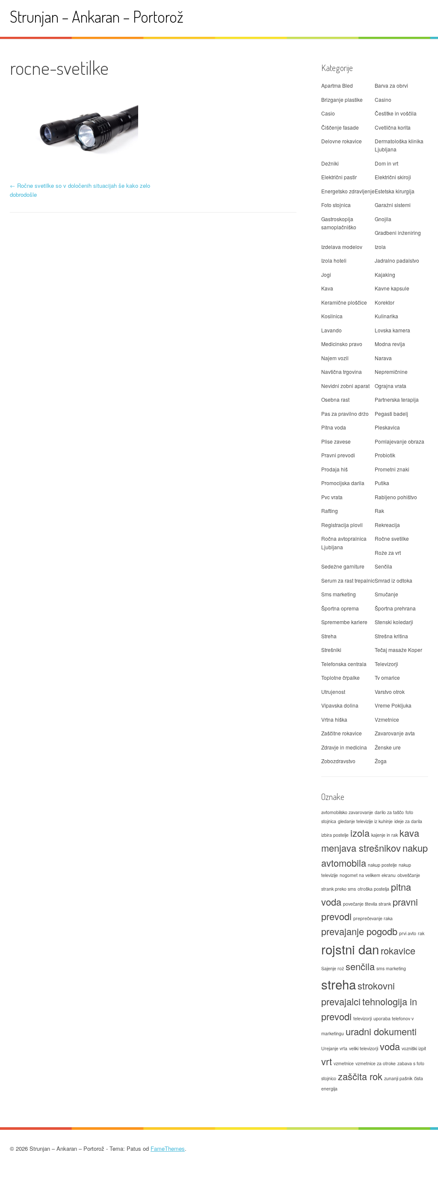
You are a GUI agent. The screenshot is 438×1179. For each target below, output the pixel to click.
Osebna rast (335, 399)
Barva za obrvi (391, 85)
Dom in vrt (386, 163)
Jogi (326, 274)
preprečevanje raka (373, 918)
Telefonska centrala (344, 663)
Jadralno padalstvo (397, 260)
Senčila (383, 566)
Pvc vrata (332, 497)
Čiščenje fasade (340, 127)
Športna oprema (340, 608)
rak (421, 933)
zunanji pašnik (398, 1078)
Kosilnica (332, 316)
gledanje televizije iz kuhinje (365, 821)
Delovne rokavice (341, 141)
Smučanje (386, 594)
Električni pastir (339, 177)
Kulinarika (386, 316)
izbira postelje (335, 835)
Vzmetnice (387, 719)
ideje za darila (408, 821)
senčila (360, 966)
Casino (383, 99)
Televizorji (386, 663)
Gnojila (383, 218)
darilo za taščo (389, 812)
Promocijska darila (342, 482)
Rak (379, 510)
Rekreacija (387, 524)
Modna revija (390, 343)
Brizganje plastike (342, 99)
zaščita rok (360, 1076)
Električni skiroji (393, 177)
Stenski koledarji (394, 621)
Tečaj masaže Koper (398, 649)
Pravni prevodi (338, 455)
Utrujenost (333, 691)
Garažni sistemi (393, 204)
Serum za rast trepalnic (348, 580)
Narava (383, 357)
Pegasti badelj (391, 413)
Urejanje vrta (334, 1048)
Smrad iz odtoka (393, 580)
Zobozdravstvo (338, 760)
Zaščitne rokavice (341, 733)
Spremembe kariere (344, 621)
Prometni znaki (392, 469)
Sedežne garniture (342, 566)
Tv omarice (387, 677)
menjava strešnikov (361, 847)
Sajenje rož (332, 968)
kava (409, 832)
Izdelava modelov (341, 246)
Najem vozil (335, 357)
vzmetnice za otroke (375, 1063)
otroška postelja (373, 889)
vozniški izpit (414, 1048)
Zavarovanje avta (395, 733)
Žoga (381, 760)
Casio (328, 113)
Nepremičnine (391, 371)
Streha (329, 636)
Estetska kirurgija (394, 191)
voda (390, 1046)
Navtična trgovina (341, 371)
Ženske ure (388, 747)
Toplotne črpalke (340, 677)
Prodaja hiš (334, 469)
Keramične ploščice (344, 302)
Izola (380, 246)
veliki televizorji (363, 1048)
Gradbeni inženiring (398, 232)
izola (360, 832)
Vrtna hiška (334, 719)
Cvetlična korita (393, 127)
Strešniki (331, 649)
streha (338, 984)
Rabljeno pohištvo (396, 497)
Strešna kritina (391, 636)
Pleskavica (387, 427)
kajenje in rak (384, 835)
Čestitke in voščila (396, 113)
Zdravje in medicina (344, 747)
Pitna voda (333, 427)
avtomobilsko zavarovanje (347, 812)
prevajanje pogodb (359, 931)
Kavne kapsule (392, 288)
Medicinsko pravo (341, 343)
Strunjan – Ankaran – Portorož (96, 16)
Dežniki (330, 163)
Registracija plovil (342, 524)
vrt (326, 1061)
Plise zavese (336, 441)
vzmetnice (344, 1063)
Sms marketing (338, 594)
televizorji (362, 1018)
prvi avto (407, 933)
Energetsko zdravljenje (348, 191)
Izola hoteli (333, 260)
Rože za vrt (388, 552)
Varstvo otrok (390, 691)
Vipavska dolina (339, 705)
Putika (382, 482)
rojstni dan (350, 949)
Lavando (331, 330)
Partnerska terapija (397, 399)
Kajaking (385, 274)
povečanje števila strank (367, 904)
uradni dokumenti (381, 1031)
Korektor (384, 302)
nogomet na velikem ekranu (368, 875)
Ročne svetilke (392, 538)
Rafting (329, 510)
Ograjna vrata (390, 385)
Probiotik (385, 455)
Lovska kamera (392, 330)
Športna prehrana (395, 608)
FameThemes (168, 1148)
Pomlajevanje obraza (399, 441)
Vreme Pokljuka (393, 705)
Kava (327, 288)
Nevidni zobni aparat (345, 385)
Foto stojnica (336, 204)
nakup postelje (382, 865)
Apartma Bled (337, 85)
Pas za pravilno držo (345, 413)
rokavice (398, 950)
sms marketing (391, 968)
